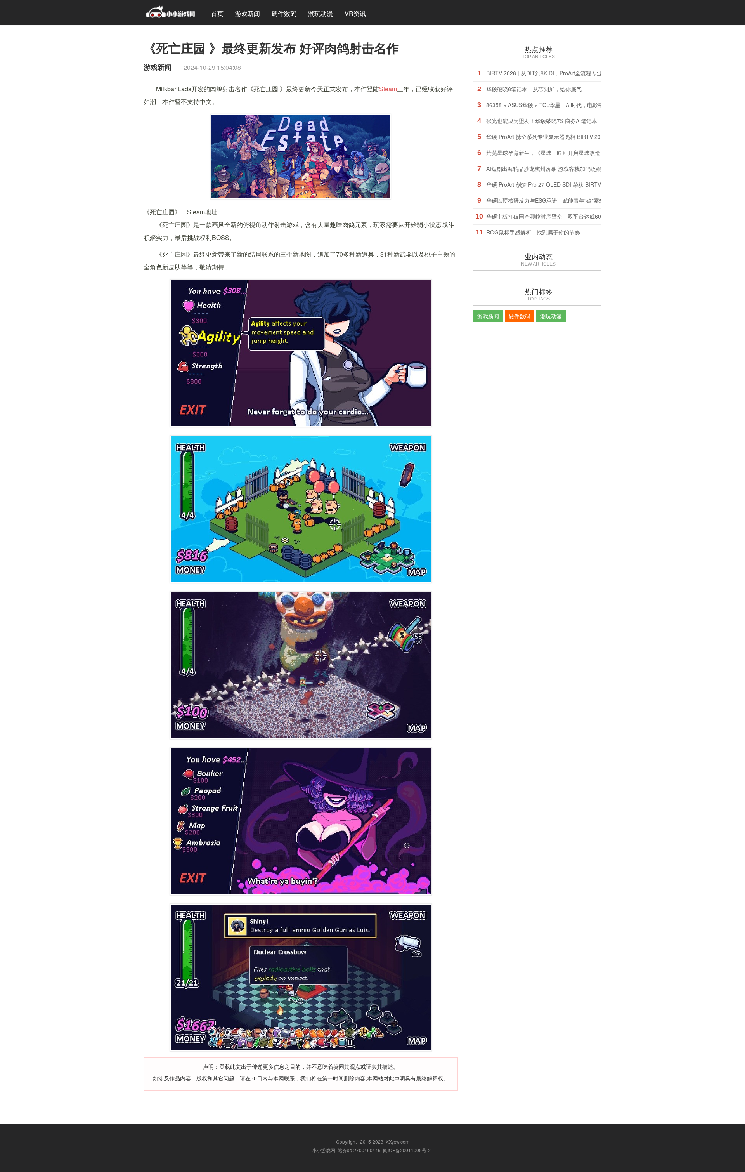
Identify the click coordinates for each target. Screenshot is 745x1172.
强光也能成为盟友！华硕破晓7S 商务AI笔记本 (541, 121)
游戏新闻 (247, 13)
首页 (217, 13)
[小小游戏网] (171, 12)
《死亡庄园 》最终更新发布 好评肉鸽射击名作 (271, 48)
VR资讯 (355, 13)
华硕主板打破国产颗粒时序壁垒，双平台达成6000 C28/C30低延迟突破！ (574, 216)
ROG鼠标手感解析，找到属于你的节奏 (533, 232)
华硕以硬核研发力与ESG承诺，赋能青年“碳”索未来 (548, 200)
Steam (388, 88)
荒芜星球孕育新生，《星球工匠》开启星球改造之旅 (548, 152)
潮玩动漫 (320, 13)
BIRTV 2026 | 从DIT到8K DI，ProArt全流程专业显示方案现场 (560, 73)
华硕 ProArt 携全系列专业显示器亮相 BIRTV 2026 (546, 137)
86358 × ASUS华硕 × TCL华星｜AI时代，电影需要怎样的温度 (561, 105)
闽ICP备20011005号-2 (407, 1150)
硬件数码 (284, 13)
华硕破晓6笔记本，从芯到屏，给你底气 (534, 89)
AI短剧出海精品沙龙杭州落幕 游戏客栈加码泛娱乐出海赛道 (557, 168)
